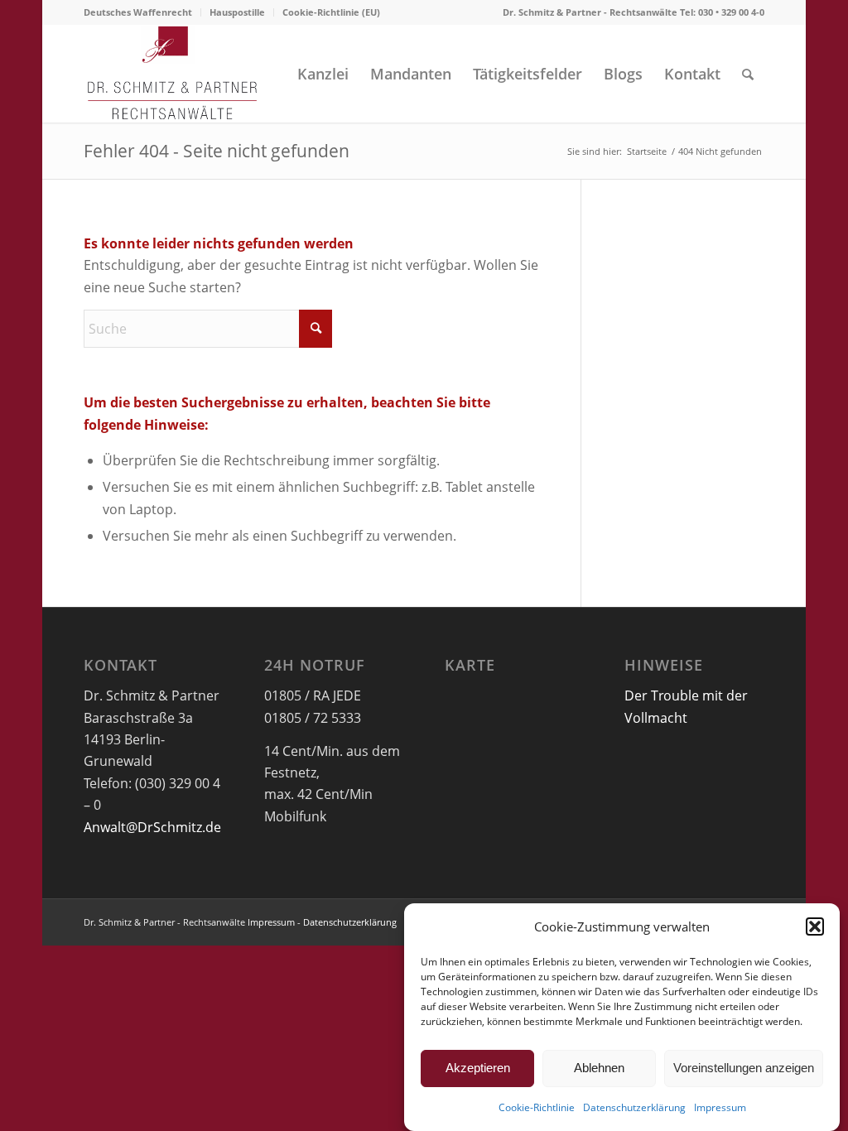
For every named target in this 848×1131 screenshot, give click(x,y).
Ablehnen (599, 1068)
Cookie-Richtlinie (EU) (331, 12)
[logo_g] (173, 74)
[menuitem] (142, 12)
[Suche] (747, 74)
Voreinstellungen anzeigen (743, 1068)
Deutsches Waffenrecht (138, 12)
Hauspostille (237, 12)
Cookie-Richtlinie (537, 1107)
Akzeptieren (478, 1068)
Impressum (720, 1107)
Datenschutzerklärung (634, 1107)
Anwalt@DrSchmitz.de (152, 827)
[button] (815, 926)
